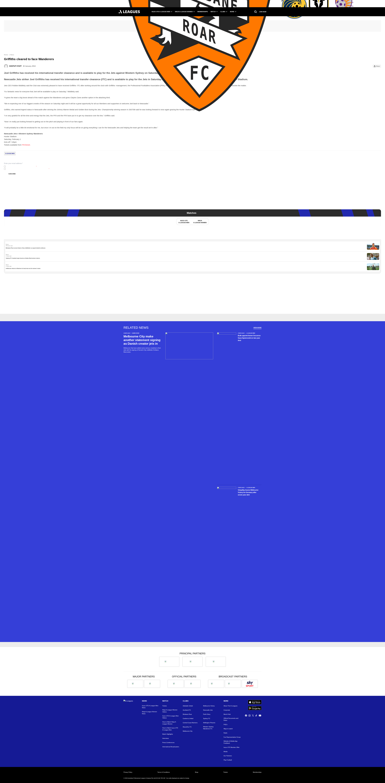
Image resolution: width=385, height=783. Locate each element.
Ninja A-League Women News (149, 712)
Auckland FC (187, 710)
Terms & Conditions (163, 772)
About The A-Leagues (230, 706)
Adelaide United (188, 706)
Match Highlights (167, 734)
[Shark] (216, 662)
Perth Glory (206, 714)
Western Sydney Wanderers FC (208, 727)
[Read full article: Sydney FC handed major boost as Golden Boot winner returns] (373, 256)
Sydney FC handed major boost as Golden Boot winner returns (23, 258)
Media (225, 751)
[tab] (183, 221)
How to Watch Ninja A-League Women (169, 723)
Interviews (165, 738)
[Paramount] (233, 684)
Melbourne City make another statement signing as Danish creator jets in (142, 340)
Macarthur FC (187, 727)
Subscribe (12, 174)
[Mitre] (176, 684)
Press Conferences (168, 742)
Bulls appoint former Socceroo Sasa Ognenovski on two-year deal (249, 338)
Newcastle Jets (208, 710)
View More (257, 327)
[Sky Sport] (250, 684)
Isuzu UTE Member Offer (232, 747)
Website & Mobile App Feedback (230, 742)
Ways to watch (228, 728)
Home (6, 55)
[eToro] (152, 684)
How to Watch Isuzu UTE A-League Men (170, 729)
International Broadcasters (170, 747)
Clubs (222, 11)
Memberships (202, 11)
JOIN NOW (262, 12)
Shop (196, 772)
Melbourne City (187, 731)
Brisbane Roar (187, 714)
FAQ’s (225, 724)
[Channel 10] (216, 684)
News (12, 55)
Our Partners (228, 756)
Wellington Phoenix (209, 722)
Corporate (227, 710)
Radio (225, 733)
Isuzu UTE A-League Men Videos (170, 717)
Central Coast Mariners (190, 722)
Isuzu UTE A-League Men (161, 11)
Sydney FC (206, 718)
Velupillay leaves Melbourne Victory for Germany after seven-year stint (248, 492)
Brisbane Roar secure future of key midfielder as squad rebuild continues (25, 248)
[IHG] (192, 684)
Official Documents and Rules (231, 719)
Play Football (228, 760)
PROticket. (26, 145)
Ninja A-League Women (184, 11)
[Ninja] (192, 662)
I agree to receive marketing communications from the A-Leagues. (27, 169)
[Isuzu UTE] (169, 662)
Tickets (164, 706)
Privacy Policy (19, 166)
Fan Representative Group (232, 737)
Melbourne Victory (209, 706)
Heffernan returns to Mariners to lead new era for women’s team (23, 268)
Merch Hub (227, 714)
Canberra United (188, 718)
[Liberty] (135, 684)
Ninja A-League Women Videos (169, 711)
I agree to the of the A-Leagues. (21, 166)
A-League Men (10, 153)
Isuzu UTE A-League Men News (150, 706)
